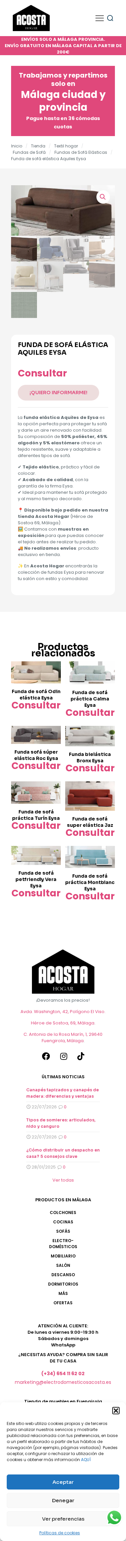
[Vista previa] (53, 678)
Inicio (16, 146)
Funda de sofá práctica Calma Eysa (90, 698)
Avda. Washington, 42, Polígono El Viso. (63, 1011)
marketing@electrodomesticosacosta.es (63, 1382)
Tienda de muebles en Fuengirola (63, 1401)
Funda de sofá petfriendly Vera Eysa (35, 879)
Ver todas (63, 1180)
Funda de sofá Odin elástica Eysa (36, 694)
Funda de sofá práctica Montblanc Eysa (90, 882)
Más (63, 1293)
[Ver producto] (53, 669)
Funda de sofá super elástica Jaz (90, 822)
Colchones (63, 1212)
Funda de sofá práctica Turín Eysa (36, 815)
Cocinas (63, 1222)
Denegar (63, 1500)
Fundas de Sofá (29, 152)
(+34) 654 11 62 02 (63, 1373)
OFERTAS (63, 1303)
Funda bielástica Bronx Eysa (90, 757)
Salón (63, 1265)
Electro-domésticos (63, 1243)
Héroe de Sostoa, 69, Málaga (62, 1023)
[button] (116, 1410)
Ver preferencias (63, 1519)
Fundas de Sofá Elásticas (80, 152)
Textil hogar (66, 146)
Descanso (63, 1275)
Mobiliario (63, 1256)
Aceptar (63, 1482)
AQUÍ (86, 1459)
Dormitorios (63, 1284)
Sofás (63, 1231)
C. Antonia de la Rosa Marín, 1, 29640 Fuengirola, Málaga (63, 1037)
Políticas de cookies (59, 1533)
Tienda (38, 146)
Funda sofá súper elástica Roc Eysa (36, 755)
